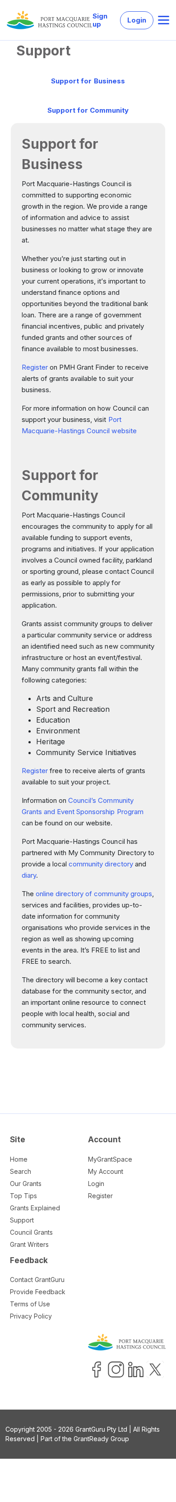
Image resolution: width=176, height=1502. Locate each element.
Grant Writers (29, 1244)
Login (136, 20)
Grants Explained (35, 1208)
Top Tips (23, 1196)
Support (22, 1220)
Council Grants (31, 1232)
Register (35, 367)
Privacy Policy (31, 1316)
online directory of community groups (94, 893)
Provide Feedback (37, 1292)
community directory (101, 864)
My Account (105, 1171)
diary (29, 875)
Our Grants (26, 1183)
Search (20, 1171)
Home (19, 1159)
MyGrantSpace (110, 1159)
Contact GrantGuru (37, 1279)
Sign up (100, 20)
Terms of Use (30, 1304)
